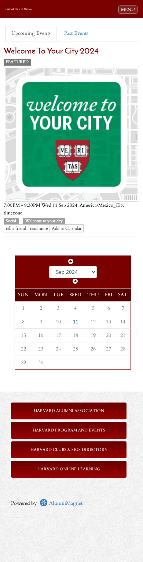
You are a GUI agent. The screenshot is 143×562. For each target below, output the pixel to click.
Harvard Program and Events (69, 430)
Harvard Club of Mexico (19, 9)
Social (11, 221)
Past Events (76, 33)
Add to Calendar (66, 228)
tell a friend (16, 228)
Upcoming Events (31, 33)
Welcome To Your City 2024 (51, 51)
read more (39, 228)
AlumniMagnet (65, 503)
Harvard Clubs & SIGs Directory (68, 449)
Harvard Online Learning (68, 469)
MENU (129, 9)
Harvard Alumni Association (69, 411)
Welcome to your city (44, 221)
